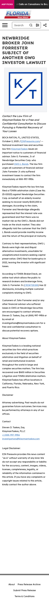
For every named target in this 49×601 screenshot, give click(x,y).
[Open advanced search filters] (37, 25)
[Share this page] (45, 25)
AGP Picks (7, 4)
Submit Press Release (24, 590)
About (11, 584)
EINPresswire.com (30, 141)
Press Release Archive (29, 584)
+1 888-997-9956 (11, 435)
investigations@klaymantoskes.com (21, 438)
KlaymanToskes (19, 149)
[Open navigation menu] (5, 25)
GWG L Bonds (21, 164)
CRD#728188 (31, 285)
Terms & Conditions (24, 596)
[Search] (31, 25)
